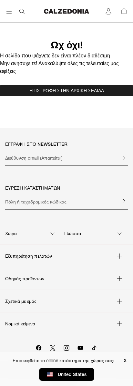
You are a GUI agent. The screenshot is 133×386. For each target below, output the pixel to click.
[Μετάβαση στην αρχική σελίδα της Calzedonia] (66, 11)
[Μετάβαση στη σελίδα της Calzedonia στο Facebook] (39, 347)
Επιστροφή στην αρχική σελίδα (66, 91)
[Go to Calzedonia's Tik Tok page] (94, 347)
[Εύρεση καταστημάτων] (124, 201)
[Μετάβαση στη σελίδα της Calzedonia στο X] (53, 347)
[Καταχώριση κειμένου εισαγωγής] (124, 158)
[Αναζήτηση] (22, 11)
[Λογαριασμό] (108, 11)
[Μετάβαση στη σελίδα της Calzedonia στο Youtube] (80, 347)
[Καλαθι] (124, 11)
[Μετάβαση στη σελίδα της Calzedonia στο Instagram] (66, 347)
